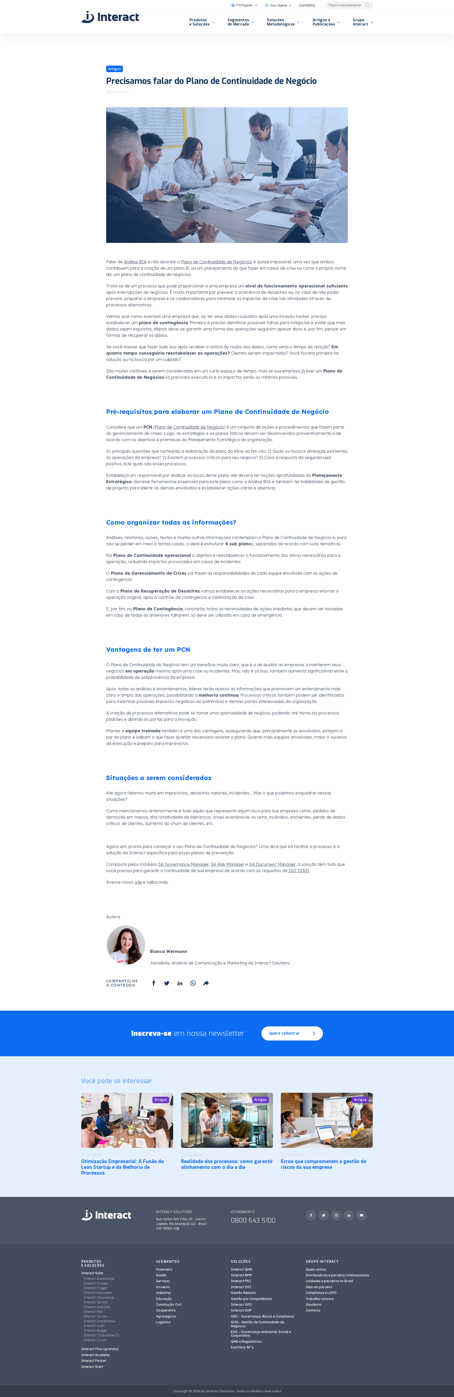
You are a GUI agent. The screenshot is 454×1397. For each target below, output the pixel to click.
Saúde (161, 1275)
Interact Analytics (97, 1307)
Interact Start (92, 1367)
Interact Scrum (95, 1340)
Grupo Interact (360, 22)
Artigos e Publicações (324, 22)
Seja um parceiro (319, 1287)
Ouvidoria (313, 1305)
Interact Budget (95, 1330)
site (138, 882)
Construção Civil (168, 1305)
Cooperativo (166, 1310)
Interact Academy (95, 1355)
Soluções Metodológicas (281, 22)
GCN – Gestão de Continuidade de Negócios (257, 1324)
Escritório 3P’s (242, 1347)
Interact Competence (99, 1321)
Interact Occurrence (98, 1297)
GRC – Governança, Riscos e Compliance (262, 1316)
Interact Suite (92, 1273)
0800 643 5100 (253, 1220)
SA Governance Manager (183, 864)
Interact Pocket (93, 1361)
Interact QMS (241, 1269)
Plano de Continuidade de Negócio (189, 427)
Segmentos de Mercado (238, 22)
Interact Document (98, 1293)
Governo (163, 1287)
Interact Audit (94, 1326)
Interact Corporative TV (101, 1335)
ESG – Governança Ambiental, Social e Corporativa (261, 1333)
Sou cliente (278, 5)
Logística (163, 1322)
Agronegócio (166, 1316)
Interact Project (95, 1288)
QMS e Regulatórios (246, 1341)
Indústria (163, 1293)
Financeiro (164, 1269)
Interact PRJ (241, 1281)
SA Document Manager (272, 864)
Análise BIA (135, 261)
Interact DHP (241, 1310)
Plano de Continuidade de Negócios (216, 261)
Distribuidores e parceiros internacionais (337, 1275)
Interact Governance (99, 1279)
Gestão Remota (243, 1293)
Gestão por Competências (251, 1299)
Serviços (163, 1281)
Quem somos (316, 1269)
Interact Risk (93, 1312)
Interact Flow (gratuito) (100, 1349)
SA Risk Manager (227, 864)
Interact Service (95, 1302)
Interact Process (96, 1283)
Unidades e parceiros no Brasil (329, 1281)
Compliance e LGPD (321, 1293)
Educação (164, 1299)
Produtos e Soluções (199, 22)
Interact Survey (95, 1316)
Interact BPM (241, 1275)
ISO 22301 (298, 870)
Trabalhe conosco (320, 1299)
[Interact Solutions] (110, 17)
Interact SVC (241, 1287)
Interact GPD (241, 1305)
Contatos (307, 5)
